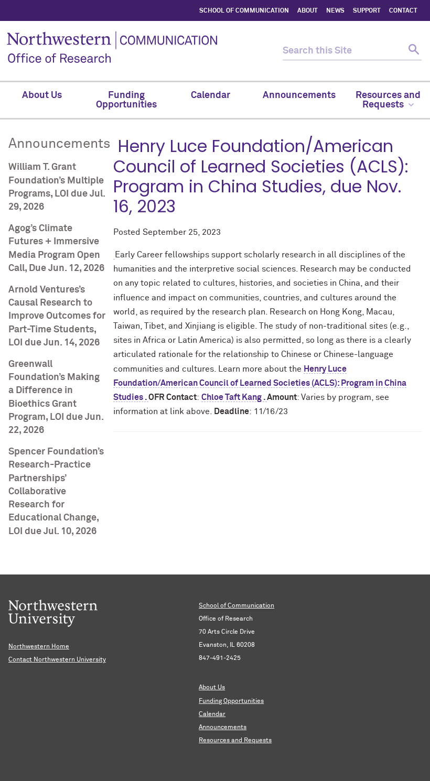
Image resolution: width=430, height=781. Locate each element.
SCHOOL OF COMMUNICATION (244, 11)
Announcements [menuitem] (299, 95)
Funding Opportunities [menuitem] (126, 100)
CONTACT (403, 11)
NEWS (335, 11)
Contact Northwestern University (57, 660)
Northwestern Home (38, 647)
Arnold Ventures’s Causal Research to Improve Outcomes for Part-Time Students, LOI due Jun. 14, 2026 (56, 316)
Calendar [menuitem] (210, 95)
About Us (212, 688)
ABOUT (307, 11)
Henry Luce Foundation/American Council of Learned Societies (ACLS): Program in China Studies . (259, 383)
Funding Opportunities (231, 701)
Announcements (222, 727)
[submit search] (412, 51)
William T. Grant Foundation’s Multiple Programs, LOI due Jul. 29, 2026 (56, 187)
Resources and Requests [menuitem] (388, 100)
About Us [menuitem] (42, 95)
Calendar (212, 714)
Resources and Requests (235, 740)
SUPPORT (367, 11)
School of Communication (236, 606)
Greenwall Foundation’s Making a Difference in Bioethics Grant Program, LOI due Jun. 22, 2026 (55, 397)
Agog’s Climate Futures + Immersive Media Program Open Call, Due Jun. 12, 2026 (56, 248)
